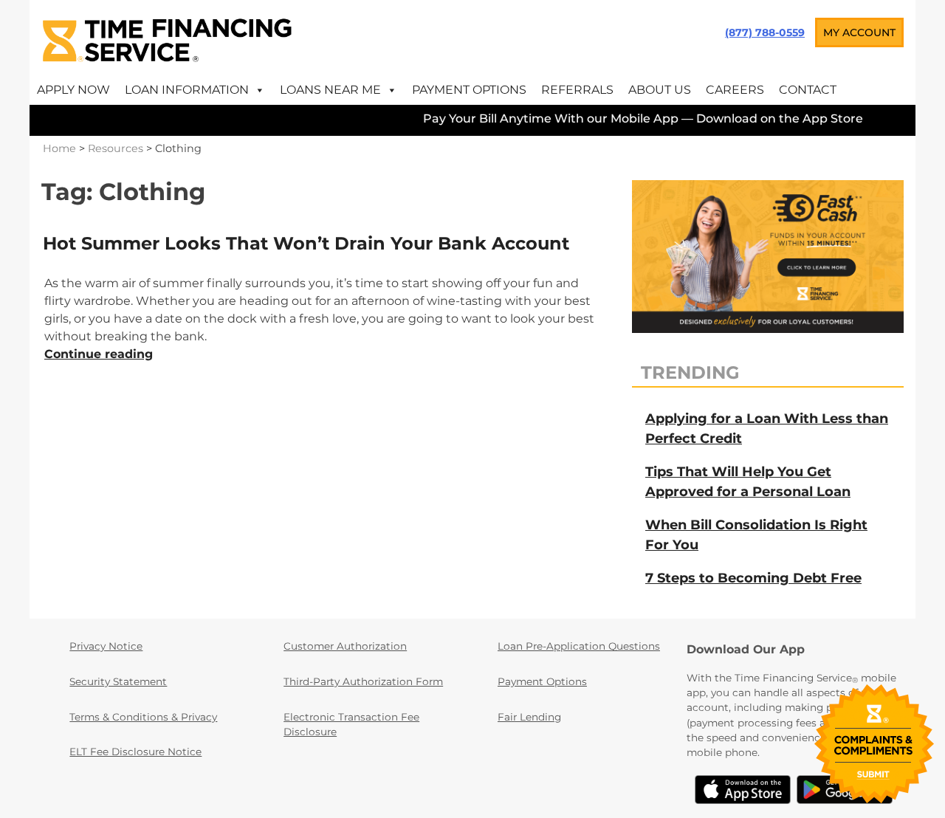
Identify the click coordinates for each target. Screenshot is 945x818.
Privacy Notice (105, 646)
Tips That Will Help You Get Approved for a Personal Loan (747, 482)
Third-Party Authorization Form (363, 681)
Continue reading (98, 354)
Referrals (577, 90)
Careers (735, 90)
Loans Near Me (330, 90)
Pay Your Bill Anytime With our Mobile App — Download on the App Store (630, 118)
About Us (659, 90)
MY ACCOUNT (859, 32)
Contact (807, 90)
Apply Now (73, 90)
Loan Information (187, 90)
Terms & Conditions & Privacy (143, 717)
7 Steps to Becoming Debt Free (753, 578)
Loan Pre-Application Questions (579, 646)
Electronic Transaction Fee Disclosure (351, 724)
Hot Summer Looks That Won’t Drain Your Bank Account (306, 243)
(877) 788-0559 (765, 32)
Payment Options (469, 90)
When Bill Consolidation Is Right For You (756, 535)
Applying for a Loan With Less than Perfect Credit (766, 428)
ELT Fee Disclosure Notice (135, 751)
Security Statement (118, 681)
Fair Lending (529, 717)
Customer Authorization (345, 646)
